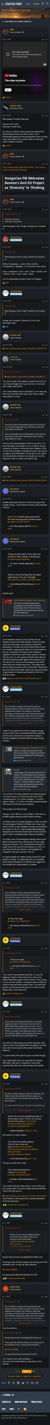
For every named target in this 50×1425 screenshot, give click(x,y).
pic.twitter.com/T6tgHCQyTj (19, 921)
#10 (46, 477)
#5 (46, 247)
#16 (46, 948)
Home (12, 1409)
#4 (46, 210)
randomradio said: (11, 953)
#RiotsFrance (26, 1149)
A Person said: (10, 420)
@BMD (14, 1270)
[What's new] (43, 4)
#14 (46, 697)
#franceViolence (28, 1124)
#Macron (34, 1149)
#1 (46, 40)
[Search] (47, 4)
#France (19, 1147)
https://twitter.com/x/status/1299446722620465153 (25, 348)
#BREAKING (13, 517)
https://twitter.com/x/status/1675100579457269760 (25, 1196)
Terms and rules (21, 1402)
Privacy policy (36, 1402)
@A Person (7, 1270)
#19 (46, 1223)
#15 (46, 883)
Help (4, 1409)
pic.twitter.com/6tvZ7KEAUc (19, 522)
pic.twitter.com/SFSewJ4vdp (18, 559)
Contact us (6, 1402)
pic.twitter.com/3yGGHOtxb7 (19, 1175)
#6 (46, 301)
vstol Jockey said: (11, 702)
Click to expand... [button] (25, 723)
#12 (46, 549)
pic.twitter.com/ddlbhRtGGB (19, 1126)
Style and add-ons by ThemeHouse (14, 1418)
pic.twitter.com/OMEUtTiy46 (29, 580)
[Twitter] (2, 1421)
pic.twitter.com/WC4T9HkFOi (19, 1154)
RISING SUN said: (11, 372)
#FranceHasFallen (14, 1124)
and (14, 993)
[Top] (19, 1409)
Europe (16, 770)
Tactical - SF (9, 1395)
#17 (46, 1012)
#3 (46, 164)
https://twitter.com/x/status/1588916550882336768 (25, 480)
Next (26, 1371)
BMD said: (8, 252)
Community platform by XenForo (23, 1416)
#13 (46, 636)
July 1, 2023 (32, 1131)
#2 (46, 116)
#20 (46, 1297)
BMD (5, 14)
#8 (46, 367)
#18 (46, 1084)
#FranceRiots (13, 580)
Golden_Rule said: (11, 214)
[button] (2, 4)
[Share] (43, 39)
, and (24, 678)
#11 (46, 499)
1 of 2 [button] (18, 1371)
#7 (46, 345)
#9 (46, 415)
